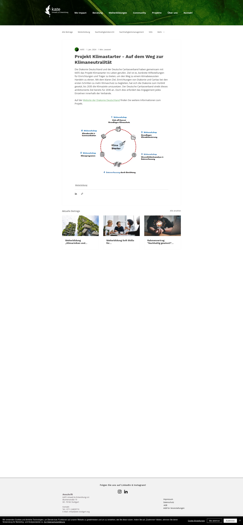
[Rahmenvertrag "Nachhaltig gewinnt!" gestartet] (162, 225)
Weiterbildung (84, 32)
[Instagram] (119, 491)
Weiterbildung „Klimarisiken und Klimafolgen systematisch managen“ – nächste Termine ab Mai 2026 (79, 241)
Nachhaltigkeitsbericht (104, 32)
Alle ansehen (175, 211)
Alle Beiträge (67, 32)
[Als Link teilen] (82, 194)
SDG (150, 32)
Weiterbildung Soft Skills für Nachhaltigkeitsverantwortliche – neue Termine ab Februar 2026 (121, 241)
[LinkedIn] (125, 491)
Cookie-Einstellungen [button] (196, 520)
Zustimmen (230, 520)
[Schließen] (239, 520)
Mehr (159, 32)
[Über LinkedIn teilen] (76, 194)
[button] (173, 11)
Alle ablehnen (214, 520)
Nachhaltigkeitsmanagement (131, 32)
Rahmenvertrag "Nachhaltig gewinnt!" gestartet (159, 241)
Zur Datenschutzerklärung (54, 522)
